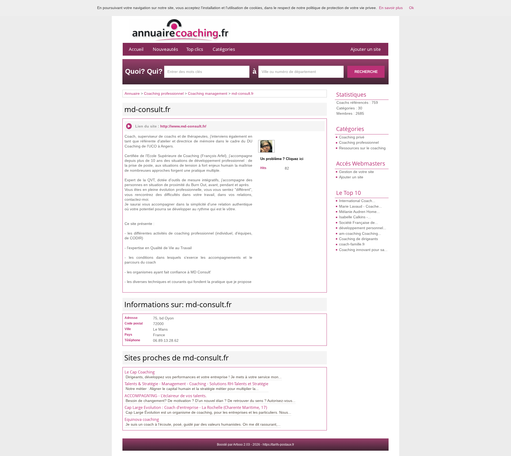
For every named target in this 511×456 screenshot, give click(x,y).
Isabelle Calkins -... (355, 217)
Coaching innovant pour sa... (363, 250)
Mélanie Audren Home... (359, 211)
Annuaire (132, 93)
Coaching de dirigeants (358, 239)
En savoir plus (391, 8)
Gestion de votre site (356, 172)
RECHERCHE (366, 71)
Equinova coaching (142, 419)
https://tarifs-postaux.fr (278, 444)
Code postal (134, 323)
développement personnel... (362, 228)
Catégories (224, 49)
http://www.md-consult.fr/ (183, 126)
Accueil (136, 49)
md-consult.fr (243, 93)
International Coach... (357, 201)
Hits (263, 168)
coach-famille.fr (352, 244)
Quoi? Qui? (144, 71)
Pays (128, 334)
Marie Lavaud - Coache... (360, 206)
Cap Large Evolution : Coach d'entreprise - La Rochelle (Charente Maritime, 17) (196, 407)
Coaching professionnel (359, 142)
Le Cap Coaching (140, 372)
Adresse (131, 317)
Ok (411, 8)
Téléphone (132, 340)
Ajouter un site (366, 49)
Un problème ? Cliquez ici (281, 159)
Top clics (194, 49)
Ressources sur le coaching (362, 148)
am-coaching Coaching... (360, 233)
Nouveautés (165, 49)
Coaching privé (351, 137)
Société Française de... (358, 222)
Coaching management (207, 93)
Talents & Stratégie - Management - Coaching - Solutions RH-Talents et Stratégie (196, 384)
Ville (128, 329)
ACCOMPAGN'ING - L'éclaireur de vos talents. (166, 396)
